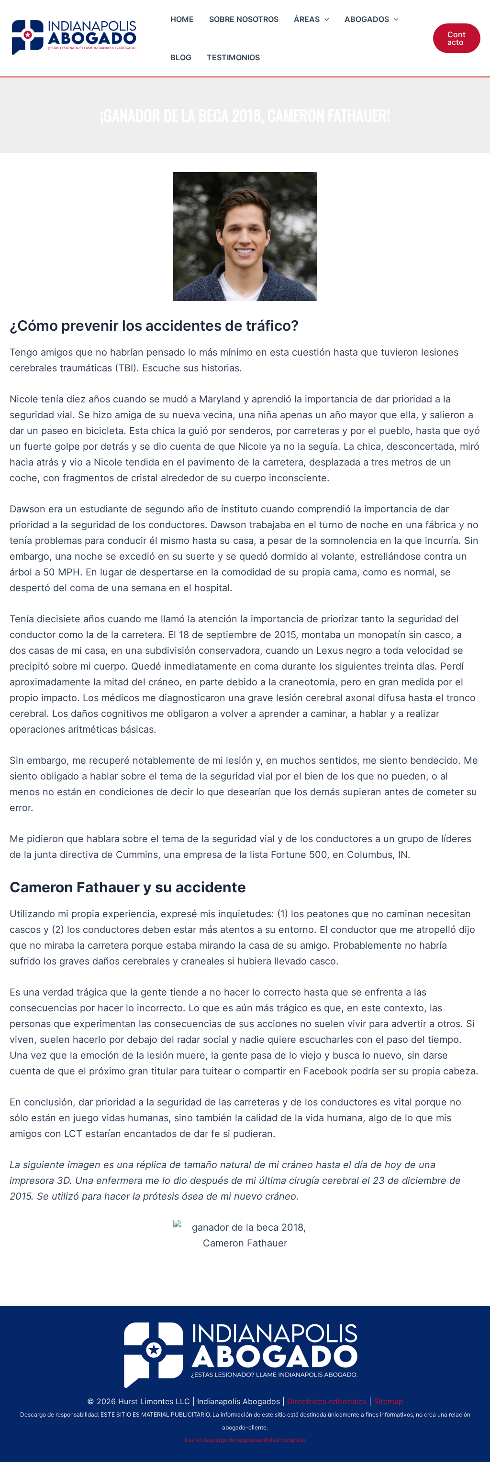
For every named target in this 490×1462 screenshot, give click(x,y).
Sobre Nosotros (243, 19)
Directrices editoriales (327, 1401)
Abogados (367, 19)
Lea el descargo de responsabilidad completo (245, 1439)
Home (182, 19)
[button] (324, 19)
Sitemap (388, 1401)
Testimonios (233, 57)
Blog (180, 57)
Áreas (307, 19)
